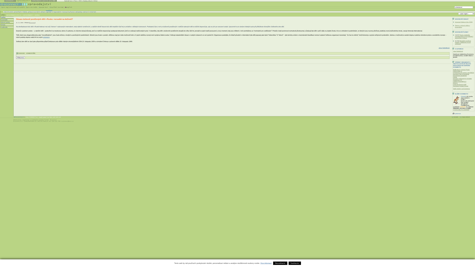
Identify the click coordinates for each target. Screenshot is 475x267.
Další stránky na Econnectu (461, 88)
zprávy (3, 17)
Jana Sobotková (444, 48)
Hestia (455, 77)
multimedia (4, 27)
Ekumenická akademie (460, 75)
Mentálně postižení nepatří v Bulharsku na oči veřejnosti (463, 42)
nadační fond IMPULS (459, 81)
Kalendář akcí (68, 1)
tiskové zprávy (5, 22)
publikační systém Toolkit (40, 120)
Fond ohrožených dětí (459, 84)
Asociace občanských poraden (462, 78)
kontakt (456, 117)
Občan (95, 1)
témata (3, 24)
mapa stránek (466, 117)
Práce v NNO (78, 1)
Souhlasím (295, 263)
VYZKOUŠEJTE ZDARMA (461, 110)
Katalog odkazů (87, 1)
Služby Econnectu (461, 94)
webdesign (26, 120)
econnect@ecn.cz (67, 121)
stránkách (46, 37)
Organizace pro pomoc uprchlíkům (463, 72)
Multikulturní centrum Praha (461, 69)
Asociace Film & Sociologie (461, 74)
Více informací (266, 263)
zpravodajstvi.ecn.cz (13, 15)
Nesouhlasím (280, 263)
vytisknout (458, 113)
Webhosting (17, 120)
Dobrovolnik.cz (457, 71)
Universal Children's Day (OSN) (464, 22)
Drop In (455, 83)
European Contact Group (460, 86)
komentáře (4, 20)
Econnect (32, 22)
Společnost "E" (457, 80)
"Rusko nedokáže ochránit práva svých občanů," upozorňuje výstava (464, 36)
